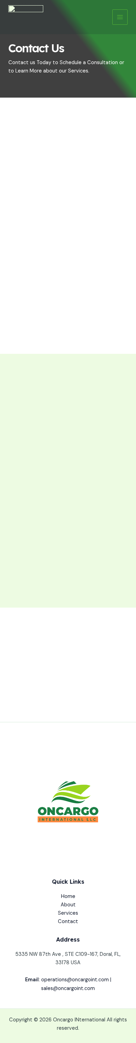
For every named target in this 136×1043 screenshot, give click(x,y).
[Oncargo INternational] (25, 17)
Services (68, 913)
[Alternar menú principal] (120, 17)
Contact (68, 921)
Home (68, 896)
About (68, 904)
